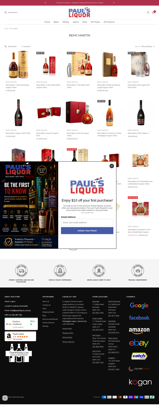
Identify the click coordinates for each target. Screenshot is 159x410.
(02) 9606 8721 (113, 352)
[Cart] (153, 12)
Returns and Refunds (50, 319)
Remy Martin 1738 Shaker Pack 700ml (78, 86)
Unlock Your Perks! (87, 230)
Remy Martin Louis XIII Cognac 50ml (47, 134)
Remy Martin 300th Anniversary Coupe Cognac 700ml (108, 86)
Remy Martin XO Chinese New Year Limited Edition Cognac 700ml (140, 182)
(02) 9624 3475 (97, 330)
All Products (109, 22)
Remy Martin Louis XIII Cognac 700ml (78, 134)
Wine (84, 22)
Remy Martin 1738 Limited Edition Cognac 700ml (48, 86)
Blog (44, 315)
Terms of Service (48, 323)
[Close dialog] (111, 166)
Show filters (12, 46)
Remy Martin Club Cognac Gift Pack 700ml (139, 86)
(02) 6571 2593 (113, 369)
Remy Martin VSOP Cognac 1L (138, 133)
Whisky (66, 22)
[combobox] (25, 12)
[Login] (148, 12)
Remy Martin (11, 82)
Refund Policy (67, 337)
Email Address (68, 217)
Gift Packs (95, 22)
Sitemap (45, 326)
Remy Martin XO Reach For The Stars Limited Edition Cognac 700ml (139, 231)
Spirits (76, 22)
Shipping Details (48, 312)
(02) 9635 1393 (97, 362)
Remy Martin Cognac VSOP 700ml (18, 133)
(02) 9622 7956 (97, 313)
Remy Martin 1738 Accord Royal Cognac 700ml (17, 86)
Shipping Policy (67, 333)
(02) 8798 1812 (113, 332)
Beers (56, 22)
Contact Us (46, 305)
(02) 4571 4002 (113, 316)
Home (47, 22)
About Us (45, 301)
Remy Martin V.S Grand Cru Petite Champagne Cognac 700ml (109, 134)
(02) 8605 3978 (97, 347)
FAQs (44, 309)
